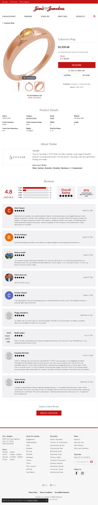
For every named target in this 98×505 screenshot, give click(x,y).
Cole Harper (19, 208)
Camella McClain (21, 352)
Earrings (41, 168)
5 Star (20, 188)
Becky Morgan (20, 234)
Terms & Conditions (46, 492)
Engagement (9, 16)
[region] (29, 54)
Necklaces (65, 168)
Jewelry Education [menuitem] (56, 439)
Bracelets (48, 168)
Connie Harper (20, 292)
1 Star (20, 197)
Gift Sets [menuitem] (29, 469)
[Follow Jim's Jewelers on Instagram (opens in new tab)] (82, 473)
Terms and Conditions (81, 448)
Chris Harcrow (20, 274)
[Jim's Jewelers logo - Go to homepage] (49, 9)
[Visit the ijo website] (45, 485)
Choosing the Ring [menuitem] (56, 448)
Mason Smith (20, 252)
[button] (5, 2)
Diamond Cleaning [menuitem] (56, 463)
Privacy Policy (33, 492)
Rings (34, 168)
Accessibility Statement (62, 492)
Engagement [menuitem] (30, 439)
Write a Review (49, 413)
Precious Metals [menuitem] (55, 457)
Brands (28, 16)
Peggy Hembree (21, 312)
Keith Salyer (19, 332)
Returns (86, 75)
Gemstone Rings (9, 23)
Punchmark (53, 499)
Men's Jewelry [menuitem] (31, 466)
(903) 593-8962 (34, 97)
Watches (62, 16)
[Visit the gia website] (53, 485)
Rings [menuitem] (28, 445)
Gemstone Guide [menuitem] (56, 454)
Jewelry (45, 16)
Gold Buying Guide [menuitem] (56, 472)
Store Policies (78, 445)
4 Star (20, 190)
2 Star (20, 195)
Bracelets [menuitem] (29, 448)
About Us (77, 439)
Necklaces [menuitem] (29, 457)
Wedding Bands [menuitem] (31, 442)
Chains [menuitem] (28, 463)
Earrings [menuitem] (29, 451)
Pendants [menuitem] (29, 454)
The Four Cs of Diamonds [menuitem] (58, 442)
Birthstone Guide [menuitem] (56, 451)
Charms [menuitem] (28, 460)
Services (80, 16)
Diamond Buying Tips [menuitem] (57, 445)
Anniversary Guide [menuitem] (56, 469)
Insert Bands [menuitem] (30, 472)
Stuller (52, 118)
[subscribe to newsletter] (91, 462)
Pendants (56, 168)
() (50, 188)
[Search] (94, 16)
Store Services (79, 442)
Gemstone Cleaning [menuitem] (56, 466)
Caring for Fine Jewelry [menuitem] (58, 460)
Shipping (67, 75)
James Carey (19, 379)
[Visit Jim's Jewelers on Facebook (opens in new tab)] (76, 473)
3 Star (20, 193)
